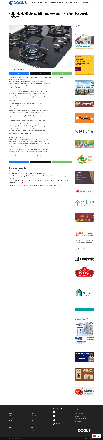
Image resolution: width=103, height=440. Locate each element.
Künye (10, 415)
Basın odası (11, 422)
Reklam (10, 420)
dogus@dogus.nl (82, 418)
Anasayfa (33, 2)
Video (70, 2)
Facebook (58, 412)
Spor (32, 427)
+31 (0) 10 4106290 (81, 416)
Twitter (57, 416)
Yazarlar (76, 2)
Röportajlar (33, 423)
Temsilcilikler (11, 423)
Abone (10, 425)
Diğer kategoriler (86, 2)
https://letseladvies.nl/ (81, 249)
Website (10, 438)
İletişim (10, 427)
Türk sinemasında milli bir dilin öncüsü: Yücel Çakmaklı (25, 173)
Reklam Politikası (12, 418)
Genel (18, 69)
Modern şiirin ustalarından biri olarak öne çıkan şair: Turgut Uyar (28, 171)
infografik (33, 430)
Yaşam (61, 2)
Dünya (45, 2)
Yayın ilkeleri (11, 417)
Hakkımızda (11, 412)
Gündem (39, 2)
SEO (14, 438)
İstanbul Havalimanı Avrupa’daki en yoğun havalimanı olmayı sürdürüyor (31, 185)
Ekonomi (33, 429)
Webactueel (18, 438)
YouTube (57, 423)
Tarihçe (10, 413)
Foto (66, 2)
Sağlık (32, 425)
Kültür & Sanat (53, 2)
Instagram (57, 419)
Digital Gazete (79, 26)
